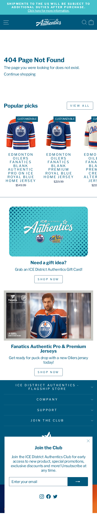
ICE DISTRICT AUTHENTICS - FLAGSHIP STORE (47, 387)
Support (47, 410)
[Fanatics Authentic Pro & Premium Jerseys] (48, 315)
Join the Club (47, 420)
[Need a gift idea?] (48, 231)
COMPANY (47, 399)
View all (80, 105)
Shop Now (48, 279)
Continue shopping (20, 74)
